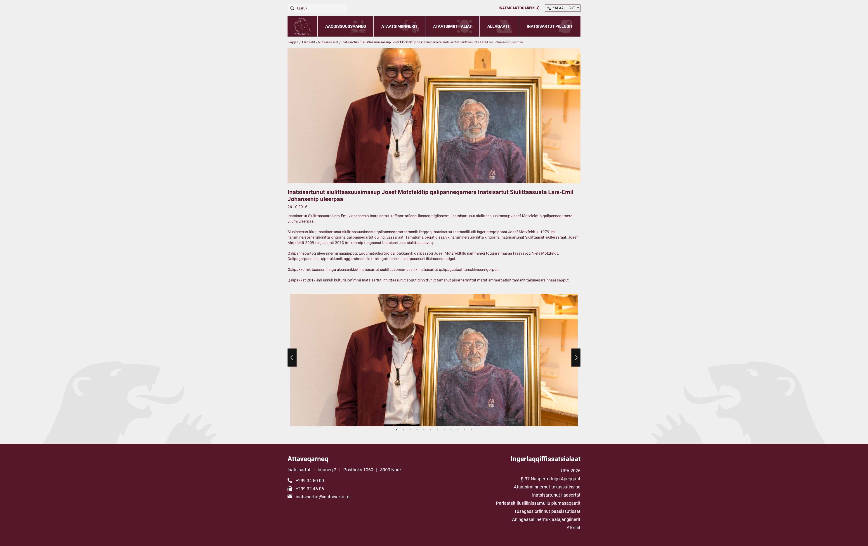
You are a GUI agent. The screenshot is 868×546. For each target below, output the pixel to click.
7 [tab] (437, 430)
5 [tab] (424, 430)
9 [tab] (451, 430)
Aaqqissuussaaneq (345, 26)
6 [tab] (430, 430)
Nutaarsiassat (328, 42)
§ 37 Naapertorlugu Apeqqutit (550, 478)
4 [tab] (417, 430)
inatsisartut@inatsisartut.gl (323, 497)
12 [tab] (471, 430)
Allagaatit (499, 26)
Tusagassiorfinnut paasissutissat (547, 511)
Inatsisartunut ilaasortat (556, 495)
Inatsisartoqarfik (517, 8)
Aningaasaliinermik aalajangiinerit (546, 519)
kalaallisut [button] (564, 8)
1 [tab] (396, 430)
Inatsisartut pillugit (550, 26)
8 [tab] (444, 430)
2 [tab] (403, 430)
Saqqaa (293, 42)
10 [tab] (457, 430)
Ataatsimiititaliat (452, 26)
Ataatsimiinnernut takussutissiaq (547, 487)
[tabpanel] (434, 360)
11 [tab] (464, 430)
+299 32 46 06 (310, 488)
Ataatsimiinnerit (399, 26)
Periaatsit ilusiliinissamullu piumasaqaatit (538, 503)
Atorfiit (573, 527)
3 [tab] (410, 430)
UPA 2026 (570, 470)
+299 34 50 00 (310, 480)
